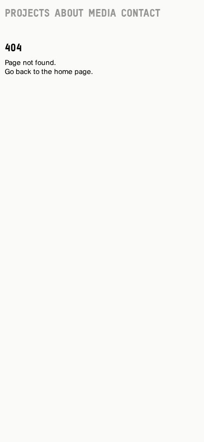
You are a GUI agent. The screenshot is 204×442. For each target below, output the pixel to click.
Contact (140, 14)
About (69, 14)
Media (102, 14)
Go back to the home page (48, 72)
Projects (27, 14)
